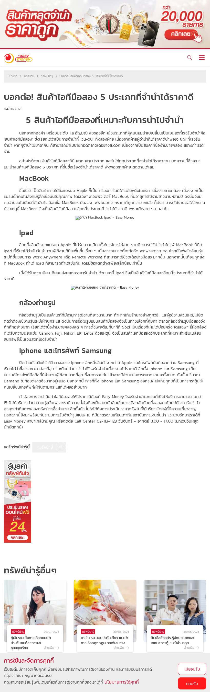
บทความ (29, 76)
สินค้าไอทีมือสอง (49, 363)
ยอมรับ (192, 683)
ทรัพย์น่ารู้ (47, 76)
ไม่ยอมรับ (192, 669)
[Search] (189, 57)
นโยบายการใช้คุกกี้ (121, 681)
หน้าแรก (12, 76)
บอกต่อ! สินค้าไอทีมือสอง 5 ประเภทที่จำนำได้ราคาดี (91, 76)
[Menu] (201, 57)
